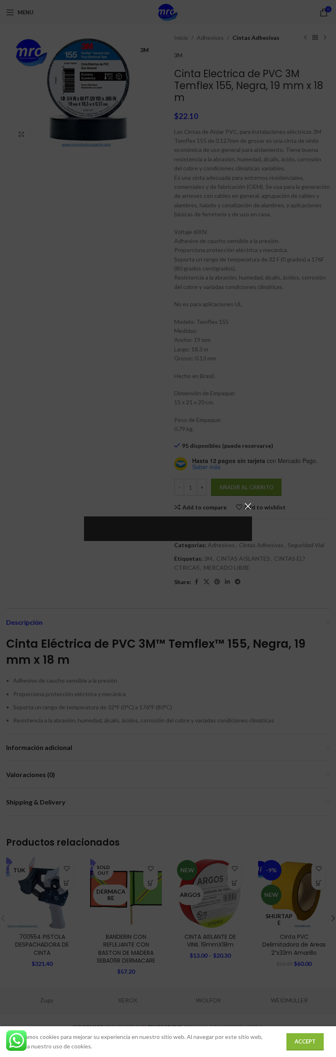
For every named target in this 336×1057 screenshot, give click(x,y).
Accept (305, 1041)
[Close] (248, 506)
